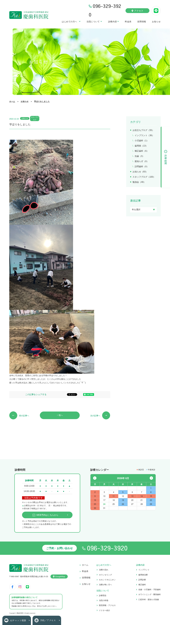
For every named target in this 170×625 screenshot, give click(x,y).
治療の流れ (103, 570)
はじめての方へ (69, 21)
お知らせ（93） (140, 172)
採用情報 (141, 21)
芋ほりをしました (42, 101)
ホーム (12, 101)
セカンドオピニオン (107, 580)
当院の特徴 (103, 600)
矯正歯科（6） (142, 151)
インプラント (144, 570)
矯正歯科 (142, 585)
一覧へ (60, 415)
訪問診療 (142, 580)
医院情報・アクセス (107, 605)
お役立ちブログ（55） (143, 130)
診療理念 (102, 595)
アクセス (138, 11)
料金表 (128, 21)
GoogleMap (60, 576)
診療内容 (112, 21)
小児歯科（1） (142, 140)
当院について (93, 21)
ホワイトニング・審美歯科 (149, 594)
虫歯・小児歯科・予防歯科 (149, 589)
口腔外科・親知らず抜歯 (148, 599)
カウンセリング (105, 575)
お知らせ (156, 21)
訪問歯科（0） (142, 166)
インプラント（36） (144, 135)
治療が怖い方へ (105, 585)
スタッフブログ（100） (144, 177)
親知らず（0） (142, 161)
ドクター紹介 (104, 610)
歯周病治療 (143, 575)
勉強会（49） (139, 182)
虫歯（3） (139, 156)
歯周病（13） (141, 146)
